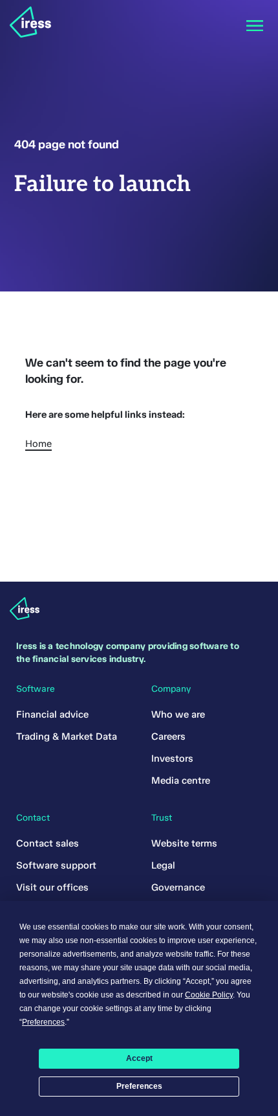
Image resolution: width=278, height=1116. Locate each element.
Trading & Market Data (66, 736)
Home (38, 444)
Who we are (178, 714)
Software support (56, 865)
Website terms (184, 843)
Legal (163, 865)
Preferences (139, 1086)
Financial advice (52, 714)
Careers (168, 736)
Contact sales (47, 843)
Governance (178, 887)
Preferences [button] (43, 1022)
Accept (139, 1058)
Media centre (180, 780)
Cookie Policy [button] (209, 994)
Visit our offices (52, 887)
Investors (172, 758)
